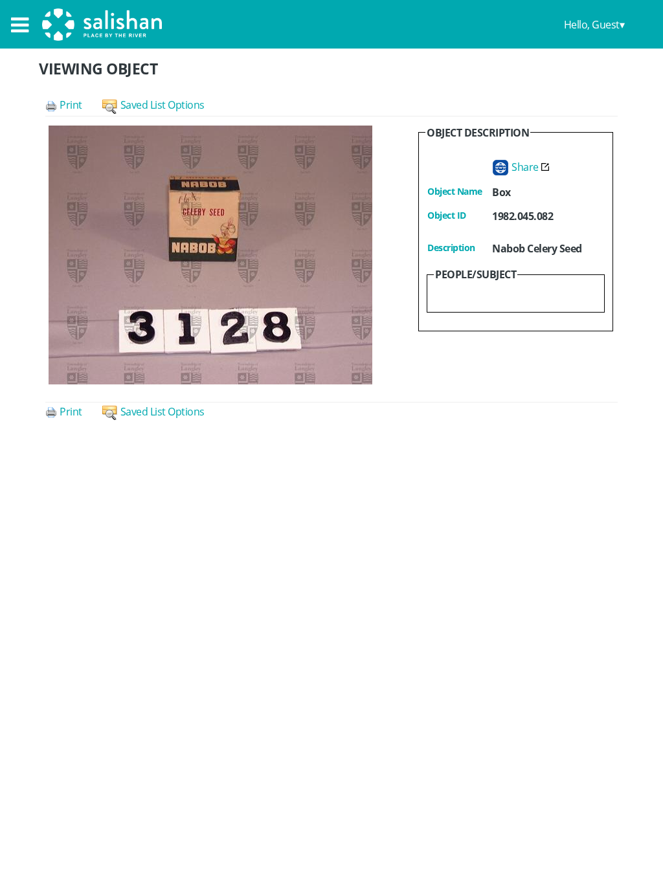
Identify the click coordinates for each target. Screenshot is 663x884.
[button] (74, 105)
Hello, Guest (592, 24)
